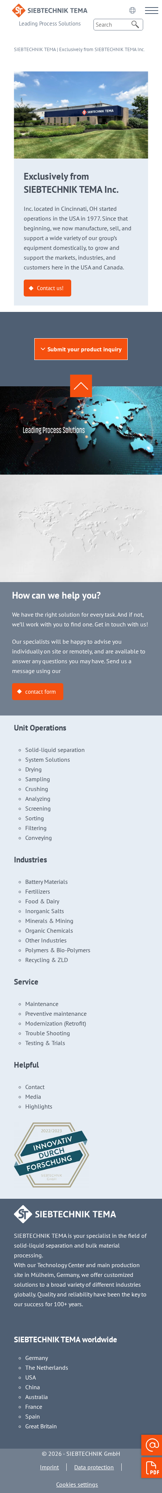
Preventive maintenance (56, 1013)
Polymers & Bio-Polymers (57, 950)
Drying (33, 769)
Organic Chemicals (49, 930)
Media (33, 1096)
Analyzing (37, 798)
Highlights (38, 1106)
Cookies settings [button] (77, 1484)
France (33, 1406)
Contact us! (50, 288)
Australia (36, 1397)
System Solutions (47, 759)
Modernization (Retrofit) (55, 1023)
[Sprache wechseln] (132, 10)
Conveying (38, 837)
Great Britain (41, 1426)
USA (30, 1377)
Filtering (36, 828)
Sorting (34, 818)
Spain (32, 1416)
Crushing (36, 789)
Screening (38, 808)
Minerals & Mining (49, 920)
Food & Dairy (42, 901)
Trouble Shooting (47, 1033)
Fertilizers (37, 891)
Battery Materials (46, 881)
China (32, 1387)
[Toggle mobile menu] (151, 10)
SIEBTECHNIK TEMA (35, 49)
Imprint (49, 1467)
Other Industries (46, 940)
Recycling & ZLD (46, 960)
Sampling (37, 779)
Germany (36, 1357)
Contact (34, 1087)
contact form (40, 691)
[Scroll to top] (81, 386)
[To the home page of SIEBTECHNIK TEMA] (49, 8)
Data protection (94, 1467)
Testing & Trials (45, 1043)
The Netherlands (46, 1367)
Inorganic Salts (44, 911)
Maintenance (41, 1003)
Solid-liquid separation (55, 749)
